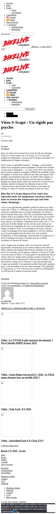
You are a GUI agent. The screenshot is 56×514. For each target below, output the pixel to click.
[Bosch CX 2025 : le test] (9, 446)
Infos (8, 5)
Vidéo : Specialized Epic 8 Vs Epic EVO (22, 440)
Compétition (11, 15)
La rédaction (6, 136)
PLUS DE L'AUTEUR (34, 308)
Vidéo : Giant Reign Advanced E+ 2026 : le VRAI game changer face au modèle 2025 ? (27, 376)
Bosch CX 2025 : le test (13, 450)
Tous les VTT (12, 116)
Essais (8, 8)
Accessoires (16, 13)
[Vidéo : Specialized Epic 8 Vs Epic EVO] (16, 436)
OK (15, 512)
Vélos (13, 10)
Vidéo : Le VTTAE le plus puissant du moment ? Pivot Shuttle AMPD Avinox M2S (27, 341)
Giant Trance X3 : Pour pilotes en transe (31, 283)
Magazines (15, 29)
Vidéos (4, 460)
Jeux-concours (12, 22)
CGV (3, 481)
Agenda (4, 462)
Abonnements (17, 27)
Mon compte (11, 497)
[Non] (18, 512)
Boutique (5, 468)
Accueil (9, 3)
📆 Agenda (11, 17)
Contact (4, 479)
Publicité (4, 483)
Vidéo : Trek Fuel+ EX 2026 (16, 409)
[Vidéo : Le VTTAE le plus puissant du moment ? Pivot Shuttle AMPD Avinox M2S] (16, 335)
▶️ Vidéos (10, 20)
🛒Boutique (11, 25)
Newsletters (6, 473)
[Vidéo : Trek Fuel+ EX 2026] (16, 404)
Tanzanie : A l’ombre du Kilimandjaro (28, 285)
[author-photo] (7, 299)
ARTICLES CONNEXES (12, 308)
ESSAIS (9, 114)
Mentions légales (8, 476)
